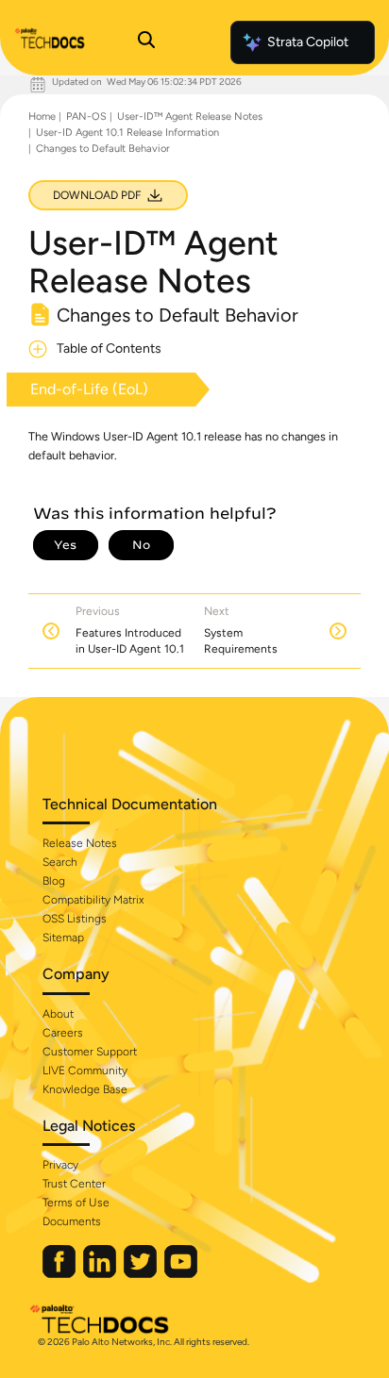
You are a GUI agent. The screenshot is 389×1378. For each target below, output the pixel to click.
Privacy (60, 1164)
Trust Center (74, 1183)
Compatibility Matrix (93, 899)
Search (59, 862)
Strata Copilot (307, 42)
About (58, 1014)
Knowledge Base (84, 1089)
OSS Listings (74, 918)
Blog (53, 881)
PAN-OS (86, 116)
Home (42, 116)
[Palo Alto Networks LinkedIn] (101, 1274)
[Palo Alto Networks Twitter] (142, 1274)
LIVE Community (84, 1070)
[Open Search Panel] (146, 42)
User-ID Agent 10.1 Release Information (127, 132)
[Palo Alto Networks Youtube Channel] (180, 1274)
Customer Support (89, 1051)
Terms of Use (76, 1202)
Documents (71, 1221)
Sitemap (63, 937)
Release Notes (79, 843)
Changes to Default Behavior (103, 148)
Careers (62, 1032)
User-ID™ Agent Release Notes (189, 116)
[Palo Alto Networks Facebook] (60, 1274)
